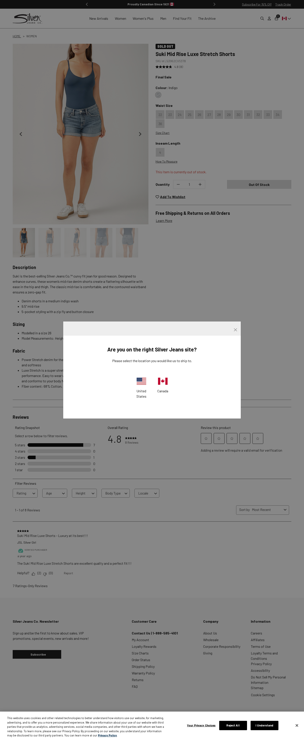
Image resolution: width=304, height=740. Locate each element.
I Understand (264, 725)
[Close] (297, 725)
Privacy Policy (107, 735)
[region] (152, 726)
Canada (162, 391)
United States (141, 393)
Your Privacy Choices (201, 725)
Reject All (232, 725)
